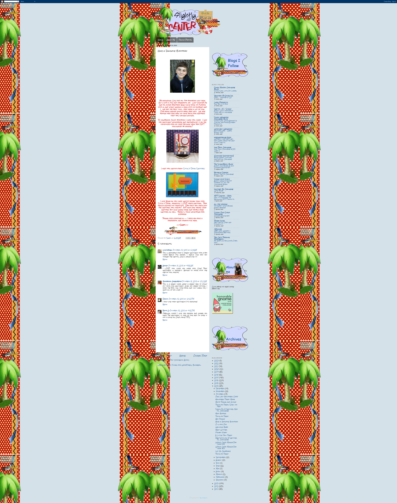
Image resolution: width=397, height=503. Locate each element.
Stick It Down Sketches (194, 168)
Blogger (203, 497)
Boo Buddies (220, 413)
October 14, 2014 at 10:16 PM (181, 298)
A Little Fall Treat (223, 435)
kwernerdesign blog (222, 137)
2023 (216, 360)
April (218, 471)
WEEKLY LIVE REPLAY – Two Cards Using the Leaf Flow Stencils (224, 141)
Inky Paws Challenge (222, 147)
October (220, 394)
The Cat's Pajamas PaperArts (222, 238)
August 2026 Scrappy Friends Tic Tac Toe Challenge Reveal (223, 182)
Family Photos (185, 40)
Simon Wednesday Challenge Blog (221, 118)
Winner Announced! (222, 215)
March (219, 474)
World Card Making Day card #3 (225, 447)
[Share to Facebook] (193, 238)
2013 (216, 483)
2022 (216, 363)
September (221, 457)
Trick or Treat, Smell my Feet (226, 405)
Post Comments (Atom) (179, 360)
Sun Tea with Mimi (221, 104)
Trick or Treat (222, 416)
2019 (216, 371)
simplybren (167, 250)
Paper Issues (219, 220)
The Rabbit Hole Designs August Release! (223, 206)
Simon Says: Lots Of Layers (225, 90)
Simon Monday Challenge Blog (224, 88)
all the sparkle (220, 204)
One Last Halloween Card (226, 396)
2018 (216, 374)
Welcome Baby (221, 427)
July (218, 463)
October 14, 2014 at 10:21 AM (194, 281)
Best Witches (221, 429)
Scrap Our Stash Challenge (222, 213)
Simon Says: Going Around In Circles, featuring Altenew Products (225, 122)
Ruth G (166, 310)
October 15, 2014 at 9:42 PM (182, 310)
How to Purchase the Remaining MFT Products (224, 198)
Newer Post (165, 355)
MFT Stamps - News (223, 195)
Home (160, 40)
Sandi (169, 238)
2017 (216, 377)
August (219, 460)
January (220, 479)
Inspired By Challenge (223, 189)
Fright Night (221, 432)
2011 (216, 489)
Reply (165, 259)
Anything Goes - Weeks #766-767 (223, 131)
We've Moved (218, 190)
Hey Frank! (220, 419)
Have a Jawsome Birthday (226, 421)
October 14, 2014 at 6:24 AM (185, 250)
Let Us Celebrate (223, 451)
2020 (216, 369)
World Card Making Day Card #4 (225, 443)
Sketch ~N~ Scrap (222, 109)
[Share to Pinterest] (195, 238)
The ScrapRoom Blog (223, 164)
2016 (216, 380)
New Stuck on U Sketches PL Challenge (226, 438)
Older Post (200, 355)
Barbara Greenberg (172, 281)
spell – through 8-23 (223, 97)
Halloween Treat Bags (225, 399)
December (220, 388)
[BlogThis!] (189, 238)
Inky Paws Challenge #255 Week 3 (225, 150)
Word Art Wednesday (223, 129)
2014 (216, 386)
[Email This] (187, 238)
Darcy (165, 298)
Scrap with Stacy (222, 179)
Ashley (165, 265)
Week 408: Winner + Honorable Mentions (222, 231)
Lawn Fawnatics (221, 102)
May (218, 468)
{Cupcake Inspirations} (224, 155)
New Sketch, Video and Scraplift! (222, 223)
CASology (218, 229)
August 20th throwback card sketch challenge (223, 111)
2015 (216, 383)
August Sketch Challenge (224, 174)
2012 (216, 486)
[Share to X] (191, 238)
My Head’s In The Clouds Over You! (225, 241)
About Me (171, 40)
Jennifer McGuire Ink (223, 95)
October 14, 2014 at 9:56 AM (180, 265)
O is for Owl (221, 424)
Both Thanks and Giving (225, 402)
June (218, 465)
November (220, 391)
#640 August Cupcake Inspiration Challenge (223, 158)
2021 (216, 366)
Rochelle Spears (221, 172)
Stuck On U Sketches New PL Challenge (226, 410)
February (220, 477)
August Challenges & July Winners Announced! (224, 166)
